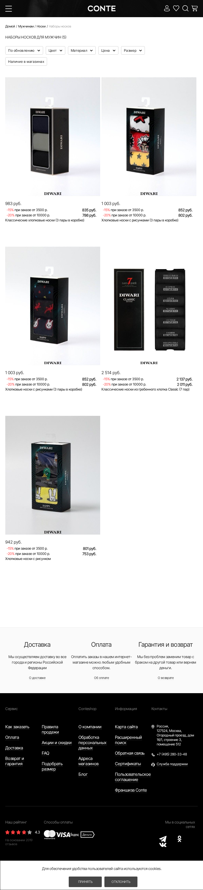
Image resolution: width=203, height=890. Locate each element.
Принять (85, 882)
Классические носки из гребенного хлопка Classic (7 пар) (146, 389)
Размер (130, 50)
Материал (79, 50)
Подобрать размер (52, 766)
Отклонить (121, 882)
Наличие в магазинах (26, 61)
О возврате (166, 678)
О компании (90, 726)
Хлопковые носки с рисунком (28, 558)
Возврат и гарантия (14, 761)
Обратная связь (130, 753)
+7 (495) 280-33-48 (172, 754)
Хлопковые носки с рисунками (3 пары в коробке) (140, 220)
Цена (106, 50)
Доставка (14, 747)
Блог (83, 774)
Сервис (11, 708)
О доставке (37, 678)
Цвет (53, 50)
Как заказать (17, 726)
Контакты (159, 708)
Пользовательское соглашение (133, 777)
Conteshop (87, 708)
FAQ (45, 753)
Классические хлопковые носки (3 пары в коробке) (44, 220)
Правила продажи (50, 729)
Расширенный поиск (128, 740)
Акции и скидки (57, 742)
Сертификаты (128, 763)
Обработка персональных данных (93, 742)
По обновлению (21, 50)
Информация (126, 708)
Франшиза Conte (131, 790)
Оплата (12, 737)
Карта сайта (126, 726)
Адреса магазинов (89, 761)
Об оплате (101, 678)
